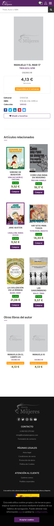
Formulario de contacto (27, 439)
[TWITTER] (23, 419)
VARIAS (23, 104)
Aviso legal (27, 452)
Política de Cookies (27, 464)
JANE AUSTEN (15, 228)
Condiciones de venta (27, 456)
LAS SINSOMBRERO (38, 289)
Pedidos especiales (27, 481)
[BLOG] (31, 419)
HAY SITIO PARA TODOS (38, 227)
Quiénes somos (27, 477)
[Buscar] (51, 10)
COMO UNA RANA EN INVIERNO (38, 176)
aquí (20, 511)
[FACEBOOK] (19, 419)
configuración (40, 511)
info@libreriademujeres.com (27, 435)
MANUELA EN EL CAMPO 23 (15, 355)
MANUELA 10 (38, 354)
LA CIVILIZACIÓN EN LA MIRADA (15, 289)
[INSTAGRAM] (27, 419)
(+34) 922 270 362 (27, 431)
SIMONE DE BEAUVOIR (15, 173)
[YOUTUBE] (35, 419)
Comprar (15, 191)
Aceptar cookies (26, 519)
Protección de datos (27, 460)
